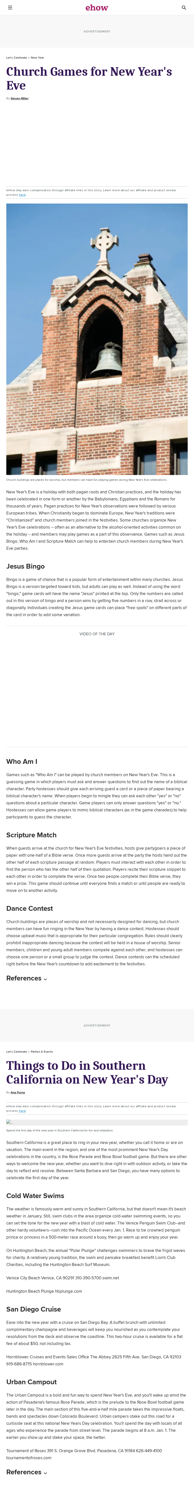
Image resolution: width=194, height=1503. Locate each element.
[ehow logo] (97, 7)
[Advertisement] (97, 143)
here (22, 194)
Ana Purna (18, 1092)
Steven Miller (20, 98)
